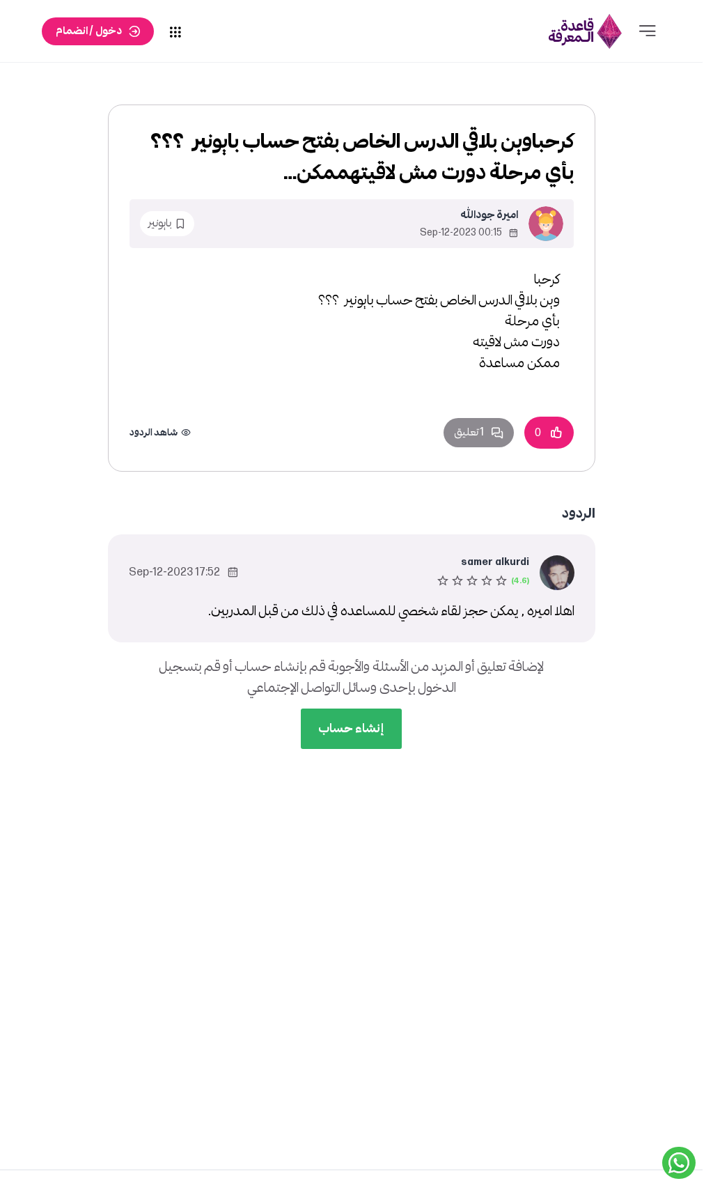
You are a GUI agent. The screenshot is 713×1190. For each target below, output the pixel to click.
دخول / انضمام (89, 31)
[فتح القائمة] (647, 31)
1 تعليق (469, 432)
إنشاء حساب (351, 728)
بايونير (159, 223)
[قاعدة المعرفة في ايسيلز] (585, 31)
